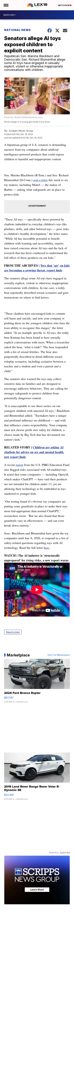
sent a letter (40, 180)
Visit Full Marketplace (58, 655)
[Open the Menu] (6, 5)
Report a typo (13, 632)
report (19, 465)
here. (47, 548)
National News (17, 30)
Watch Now (64, 5)
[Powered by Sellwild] (65, 852)
